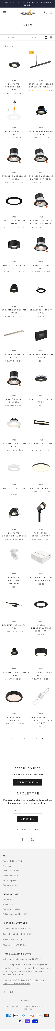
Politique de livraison (12, 870)
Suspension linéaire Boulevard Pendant (41, 85)
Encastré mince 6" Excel (14, 222)
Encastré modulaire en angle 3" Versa (41, 222)
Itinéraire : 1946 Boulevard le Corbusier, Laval (23, 980)
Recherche (8, 899)
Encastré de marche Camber (41, 355)
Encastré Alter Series (14, 132)
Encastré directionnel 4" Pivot (14, 87)
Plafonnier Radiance (14, 718)
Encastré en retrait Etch (14, 445)
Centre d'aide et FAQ (12, 861)
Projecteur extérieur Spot (41, 534)
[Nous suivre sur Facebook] (22, 839)
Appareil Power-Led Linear (14, 355)
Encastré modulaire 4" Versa (14, 177)
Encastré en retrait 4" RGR (41, 132)
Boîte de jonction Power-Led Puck (41, 578)
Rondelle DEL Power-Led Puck (40, 674)
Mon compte (8, 904)
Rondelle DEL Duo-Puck (14, 266)
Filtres (10, 37)
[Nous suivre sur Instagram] (32, 839)
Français (26, 1000)
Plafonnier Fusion (41, 488)
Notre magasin (9, 880)
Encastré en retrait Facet (14, 311)
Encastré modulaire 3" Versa (41, 266)
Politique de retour (11, 875)
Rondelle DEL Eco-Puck (14, 489)
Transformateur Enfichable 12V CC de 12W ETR (40, 720)
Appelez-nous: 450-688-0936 (16, 983)
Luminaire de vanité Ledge (41, 445)
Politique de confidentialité (15, 914)
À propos (7, 866)
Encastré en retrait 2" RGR (14, 674)
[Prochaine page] (42, 738)
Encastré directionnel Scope (14, 534)
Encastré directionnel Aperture (14, 580)
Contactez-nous (27, 782)
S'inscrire (27, 819)
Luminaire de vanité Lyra (14, 626)
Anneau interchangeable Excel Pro (41, 628)
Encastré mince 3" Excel (41, 311)
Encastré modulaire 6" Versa (14, 400)
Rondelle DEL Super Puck (41, 400)
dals (14, 80)
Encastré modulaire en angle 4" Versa (41, 177)
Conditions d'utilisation (13, 909)
